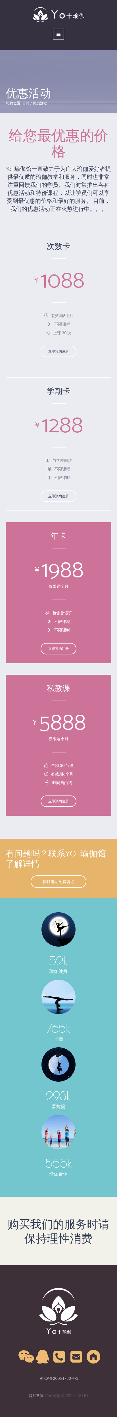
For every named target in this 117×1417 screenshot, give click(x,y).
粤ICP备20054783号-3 (58, 1378)
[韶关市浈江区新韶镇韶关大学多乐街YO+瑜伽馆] (94, 1357)
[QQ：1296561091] (42, 1357)
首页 (26, 103)
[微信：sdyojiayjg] (25, 1357)
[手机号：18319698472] (60, 1357)
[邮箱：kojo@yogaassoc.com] (77, 1357)
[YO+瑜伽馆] (58, 1311)
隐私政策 (36, 1395)
